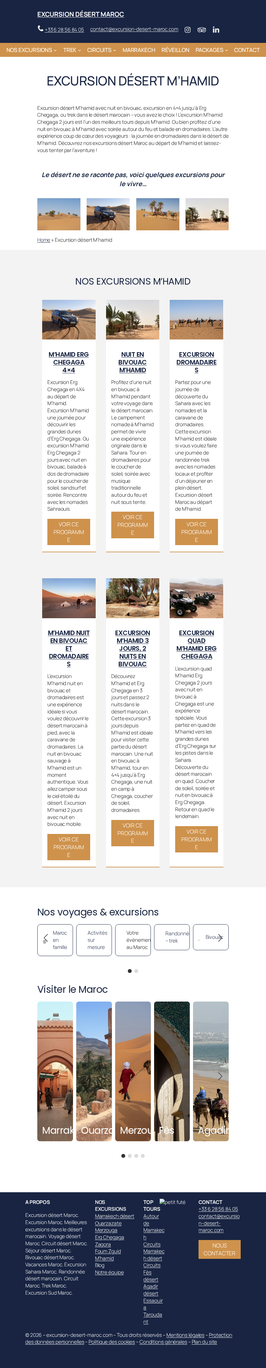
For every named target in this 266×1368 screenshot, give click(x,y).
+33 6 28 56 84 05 (64, 29)
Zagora (103, 1244)
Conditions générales (163, 1341)
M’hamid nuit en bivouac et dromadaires (69, 648)
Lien (42, 1005)
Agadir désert (150, 1290)
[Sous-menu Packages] (226, 50)
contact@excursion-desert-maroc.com (134, 29)
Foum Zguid (108, 1251)
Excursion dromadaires (196, 362)
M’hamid (104, 1258)
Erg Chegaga (109, 1237)
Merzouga (106, 1230)
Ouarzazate (108, 1223)
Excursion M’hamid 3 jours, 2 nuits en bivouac (132, 648)
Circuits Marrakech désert (153, 1251)
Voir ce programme (69, 531)
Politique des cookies (112, 1341)
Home (44, 240)
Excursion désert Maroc (80, 14)
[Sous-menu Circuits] (114, 50)
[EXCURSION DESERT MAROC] (176, 1202)
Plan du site (204, 1341)
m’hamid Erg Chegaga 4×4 (69, 362)
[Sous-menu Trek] (79, 50)
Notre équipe (109, 1272)
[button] (130, 971)
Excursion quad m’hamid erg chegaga (196, 644)
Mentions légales (185, 1335)
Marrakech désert (114, 1216)
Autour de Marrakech (153, 1227)
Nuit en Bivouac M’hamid (132, 362)
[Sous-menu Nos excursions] (55, 50)
